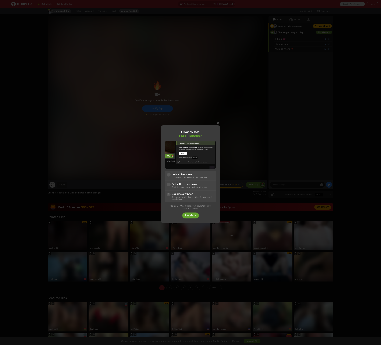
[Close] (218, 122)
